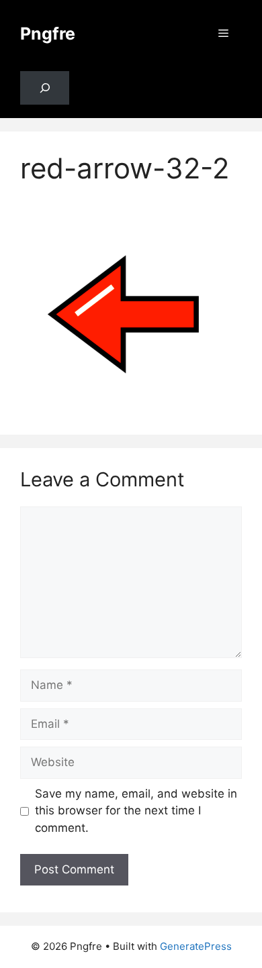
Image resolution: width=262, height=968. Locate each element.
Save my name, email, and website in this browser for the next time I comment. (136, 811)
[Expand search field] (44, 88)
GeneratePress (196, 946)
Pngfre (47, 33)
